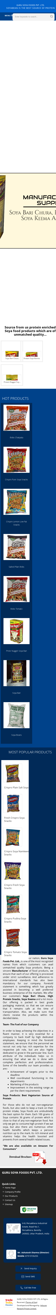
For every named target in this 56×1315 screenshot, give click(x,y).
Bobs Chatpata (16, 437)
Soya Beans (16, 735)
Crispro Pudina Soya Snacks (15, 920)
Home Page (10, 1187)
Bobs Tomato (16, 608)
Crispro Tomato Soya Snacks (15, 954)
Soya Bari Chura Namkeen (11, 358)
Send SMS (30, 1276)
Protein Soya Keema (32, 358)
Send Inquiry (30, 1268)
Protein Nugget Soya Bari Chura (12, 382)
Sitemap (9, 1204)
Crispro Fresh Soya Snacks (14, 886)
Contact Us (10, 1200)
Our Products (11, 1196)
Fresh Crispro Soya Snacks (14, 819)
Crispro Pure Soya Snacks (16, 479)
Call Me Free (30, 1287)
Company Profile (13, 1191)
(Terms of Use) (31, 1302)
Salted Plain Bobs (16, 566)
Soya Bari (16, 693)
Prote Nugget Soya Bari (16, 650)
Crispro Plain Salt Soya (16, 787)
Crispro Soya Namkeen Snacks (16, 853)
